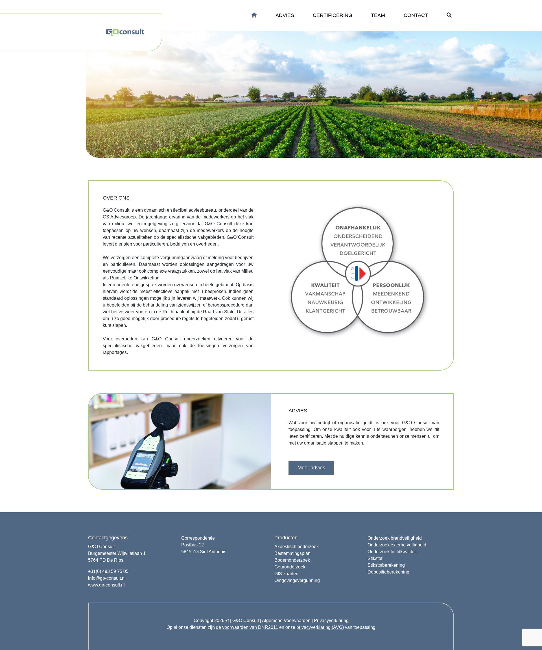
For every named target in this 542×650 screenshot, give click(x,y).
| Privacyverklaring (330, 620)
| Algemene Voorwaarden (285, 620)
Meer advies (311, 467)
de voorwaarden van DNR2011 (247, 627)
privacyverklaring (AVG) (320, 627)
